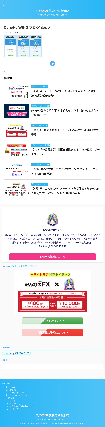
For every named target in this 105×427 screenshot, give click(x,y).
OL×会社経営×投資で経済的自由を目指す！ (52, 419)
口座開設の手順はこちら (51, 332)
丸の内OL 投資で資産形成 (52, 10)
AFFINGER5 (80, 423)
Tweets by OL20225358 (16, 353)
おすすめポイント (51, 320)
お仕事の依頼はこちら (52, 256)
